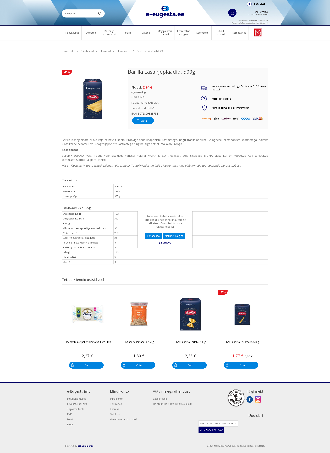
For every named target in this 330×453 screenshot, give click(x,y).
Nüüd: (136, 87)
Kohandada (153, 235)
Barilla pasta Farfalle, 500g (191, 342)
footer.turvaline (236, 397)
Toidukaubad (72, 32)
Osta (144, 120)
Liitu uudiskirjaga (211, 429)
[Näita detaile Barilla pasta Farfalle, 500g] (190, 314)
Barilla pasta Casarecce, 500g (242, 342)
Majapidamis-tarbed (165, 32)
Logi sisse (259, 3)
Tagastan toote (75, 409)
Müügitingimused (76, 398)
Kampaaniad (239, 32)
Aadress (114, 409)
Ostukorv (115, 414)
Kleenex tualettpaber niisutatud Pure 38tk (88, 342)
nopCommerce (86, 445)
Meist (70, 419)
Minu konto (116, 398)
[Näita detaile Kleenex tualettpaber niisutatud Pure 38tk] (87, 314)
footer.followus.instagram (258, 399)
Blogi (70, 424)
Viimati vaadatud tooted (123, 419)
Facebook (249, 399)
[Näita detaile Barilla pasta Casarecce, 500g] (242, 314)
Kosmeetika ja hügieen (183, 32)
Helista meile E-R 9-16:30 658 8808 (172, 403)
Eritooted (91, 32)
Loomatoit (202, 32)
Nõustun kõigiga (174, 235)
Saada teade (160, 398)
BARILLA (152, 102)
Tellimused (116, 403)
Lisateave (165, 243)
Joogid (127, 32)
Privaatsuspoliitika (77, 403)
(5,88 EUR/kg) (138, 92)
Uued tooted (221, 32)
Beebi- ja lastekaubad (109, 32)
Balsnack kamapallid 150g (139, 342)
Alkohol (146, 32)
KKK (69, 414)
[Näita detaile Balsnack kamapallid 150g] (138, 314)
